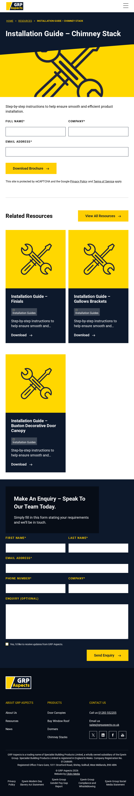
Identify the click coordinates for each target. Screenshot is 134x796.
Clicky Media (73, 773)
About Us (11, 712)
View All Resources (100, 216)
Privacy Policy (78, 181)
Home (9, 20)
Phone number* (19, 578)
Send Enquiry (104, 655)
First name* (16, 538)
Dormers (52, 729)
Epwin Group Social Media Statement (115, 783)
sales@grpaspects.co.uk (104, 725)
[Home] (15, 6)
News (9, 729)
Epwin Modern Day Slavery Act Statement (32, 783)
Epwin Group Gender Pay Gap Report (59, 783)
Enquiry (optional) (22, 598)
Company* (76, 121)
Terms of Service (104, 181)
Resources (25, 20)
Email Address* (19, 141)
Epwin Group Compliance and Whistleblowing (87, 783)
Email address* (19, 558)
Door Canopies (56, 712)
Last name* (78, 538)
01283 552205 (107, 712)
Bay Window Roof (58, 721)
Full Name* (15, 121)
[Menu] (125, 6)
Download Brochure (28, 168)
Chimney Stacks (57, 737)
